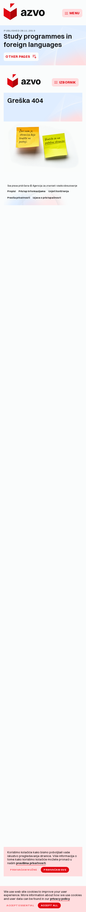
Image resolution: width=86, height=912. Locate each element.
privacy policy (60, 898)
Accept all (49, 905)
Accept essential (20, 905)
